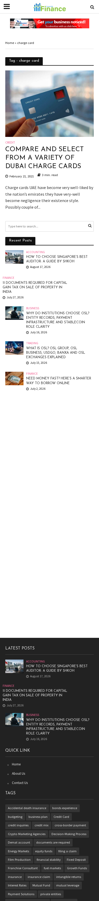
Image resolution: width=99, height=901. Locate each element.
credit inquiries (18, 825)
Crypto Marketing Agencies (26, 834)
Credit (10, 142)
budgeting (15, 817)
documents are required (53, 842)
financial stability (49, 860)
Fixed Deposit (76, 860)
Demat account (19, 842)
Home (9, 43)
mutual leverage (67, 885)
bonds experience (64, 808)
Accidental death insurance (27, 808)
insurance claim (39, 877)
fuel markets (52, 868)
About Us (18, 773)
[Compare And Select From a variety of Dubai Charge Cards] (49, 103)
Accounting (35, 252)
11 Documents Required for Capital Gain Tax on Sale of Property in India (35, 287)
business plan (38, 817)
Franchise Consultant (23, 868)
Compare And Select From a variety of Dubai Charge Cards (44, 158)
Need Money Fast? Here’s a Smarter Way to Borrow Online (58, 381)
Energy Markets (18, 851)
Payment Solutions (21, 894)
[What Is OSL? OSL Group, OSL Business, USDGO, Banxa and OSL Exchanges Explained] (14, 348)
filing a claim (67, 851)
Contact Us (20, 783)
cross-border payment (70, 825)
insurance (15, 877)
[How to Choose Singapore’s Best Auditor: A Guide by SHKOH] (14, 256)
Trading (32, 343)
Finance (8, 278)
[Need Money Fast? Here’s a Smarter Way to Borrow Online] (14, 378)
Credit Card (61, 817)
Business (32, 308)
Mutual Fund (41, 885)
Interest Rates (17, 885)
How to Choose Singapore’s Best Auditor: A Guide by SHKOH (57, 259)
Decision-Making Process (68, 834)
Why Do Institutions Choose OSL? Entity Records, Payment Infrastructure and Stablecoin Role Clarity (57, 320)
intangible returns (68, 877)
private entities (50, 894)
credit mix (42, 825)
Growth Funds (77, 868)
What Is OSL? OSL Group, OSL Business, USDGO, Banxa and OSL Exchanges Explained (55, 353)
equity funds (43, 851)
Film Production (19, 860)
